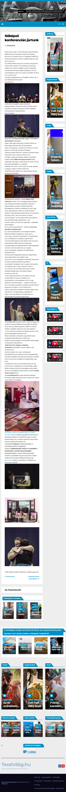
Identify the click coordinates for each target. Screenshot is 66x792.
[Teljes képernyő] (61, 320)
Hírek (6, 609)
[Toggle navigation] (63, 24)
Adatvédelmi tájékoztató (58, 781)
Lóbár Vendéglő (16, 732)
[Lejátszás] (49, 320)
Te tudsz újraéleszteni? (55, 206)
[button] (59, 24)
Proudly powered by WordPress (9, 782)
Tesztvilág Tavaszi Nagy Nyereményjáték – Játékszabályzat (49, 788)
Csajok (6, 607)
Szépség (34, 609)
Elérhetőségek (56, 777)
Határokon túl (35, 607)
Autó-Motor (51, 245)
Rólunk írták (37, 777)
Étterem (6, 725)
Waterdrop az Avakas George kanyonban (31, 707)
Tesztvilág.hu (16, 764)
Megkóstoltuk (52, 108)
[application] (55, 317)
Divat (48, 699)
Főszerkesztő (11, 45)
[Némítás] (60, 320)
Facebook (9, 460)
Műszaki (53, 291)
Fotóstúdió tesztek (50, 727)
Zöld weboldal (47, 781)
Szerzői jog (37, 784)
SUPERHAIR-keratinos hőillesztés (55, 70)
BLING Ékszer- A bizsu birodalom (53, 707)
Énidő (20, 606)
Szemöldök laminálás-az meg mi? (10, 706)
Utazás (59, 108)
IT (48, 291)
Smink (9, 699)
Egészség (21, 604)
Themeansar (4, 783)
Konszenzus (10, 576)
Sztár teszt (27, 727)
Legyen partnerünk (46, 777)
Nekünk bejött (20, 609)
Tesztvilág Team (38, 781)
